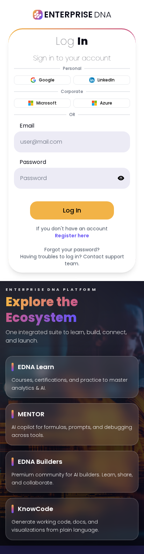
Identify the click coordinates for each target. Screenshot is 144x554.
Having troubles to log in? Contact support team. (72, 260)
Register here (72, 235)
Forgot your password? (72, 249)
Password (33, 162)
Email (27, 126)
